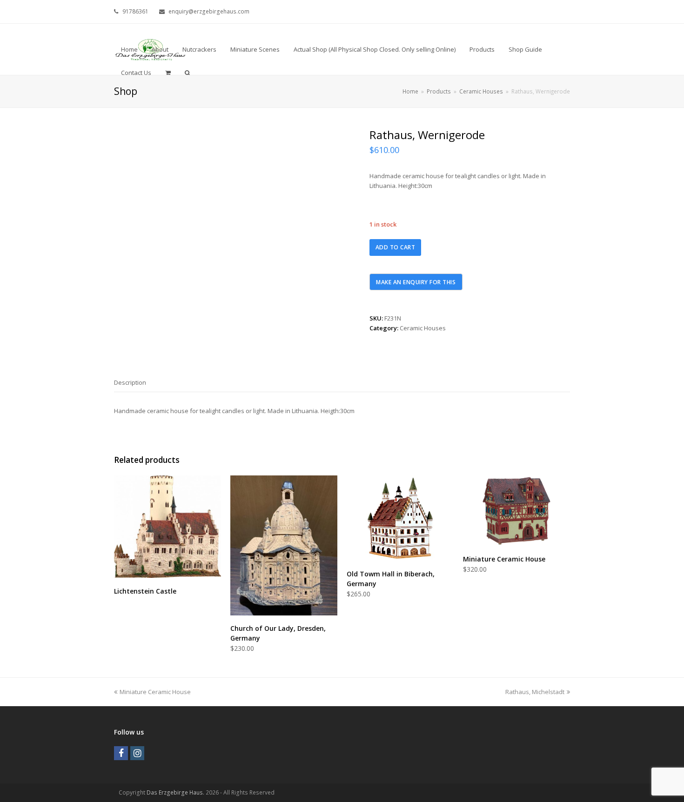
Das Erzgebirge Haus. (175, 792)
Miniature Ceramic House (155, 692)
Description (130, 382)
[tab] (130, 382)
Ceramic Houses (423, 328)
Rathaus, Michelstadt (534, 692)
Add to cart (396, 247)
